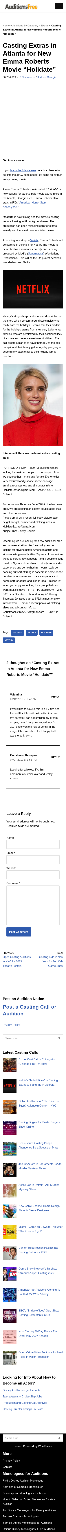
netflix (9, 640)
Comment (13, 883)
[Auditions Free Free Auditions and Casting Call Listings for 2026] (20, 6)
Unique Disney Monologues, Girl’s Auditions (29, 1529)
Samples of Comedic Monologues (23, 1486)
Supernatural (35, 253)
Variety (34, 240)
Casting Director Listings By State (23, 1409)
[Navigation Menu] (59, 6)
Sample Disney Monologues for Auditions (27, 1522)
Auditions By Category (25, 25)
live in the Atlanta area (23, 170)
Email (10, 852)
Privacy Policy (11, 1024)
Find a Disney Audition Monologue (23, 1480)
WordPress (45, 1446)
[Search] (59, 1038)
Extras (44, 25)
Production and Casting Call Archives (25, 1402)
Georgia (51, 77)
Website (11, 868)
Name (11, 837)
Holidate (46, 632)
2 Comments (27, 77)
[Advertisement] (33, 123)
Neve (17, 1446)
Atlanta (17, 632)
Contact (7, 1466)
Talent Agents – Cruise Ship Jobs (22, 1396)
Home (6, 25)
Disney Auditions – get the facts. (22, 1390)
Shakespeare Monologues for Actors (24, 1493)
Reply (55, 696)
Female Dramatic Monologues (21, 1516)
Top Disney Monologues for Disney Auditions (29, 1510)
